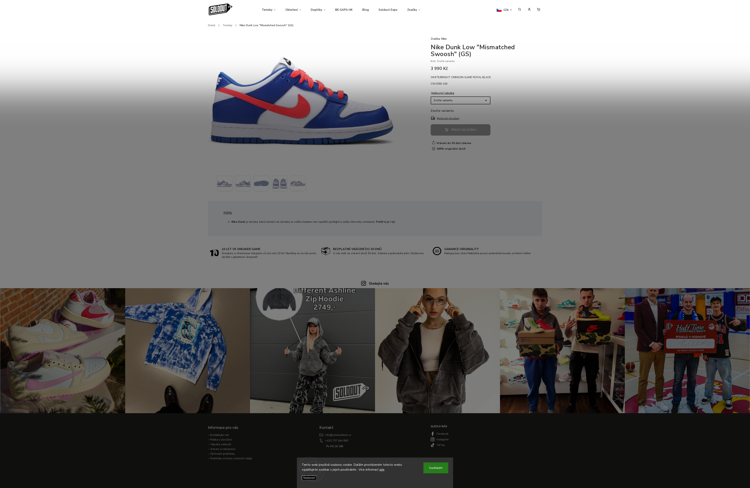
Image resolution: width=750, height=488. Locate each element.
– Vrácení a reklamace (221, 449)
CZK (506, 10)
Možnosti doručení (448, 118)
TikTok (441, 445)
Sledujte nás (379, 283)
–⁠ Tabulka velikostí (219, 444)
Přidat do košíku (464, 130)
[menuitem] (271, 10)
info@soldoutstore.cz (338, 435)
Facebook (442, 434)
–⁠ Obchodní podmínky (221, 454)
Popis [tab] (228, 213)
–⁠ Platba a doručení (220, 440)
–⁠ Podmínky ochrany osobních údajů (230, 458)
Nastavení (309, 478)
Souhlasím (436, 468)
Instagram (443, 439)
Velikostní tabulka (442, 93)
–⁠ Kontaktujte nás (218, 435)
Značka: (439, 39)
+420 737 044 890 (336, 440)
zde (382, 470)
